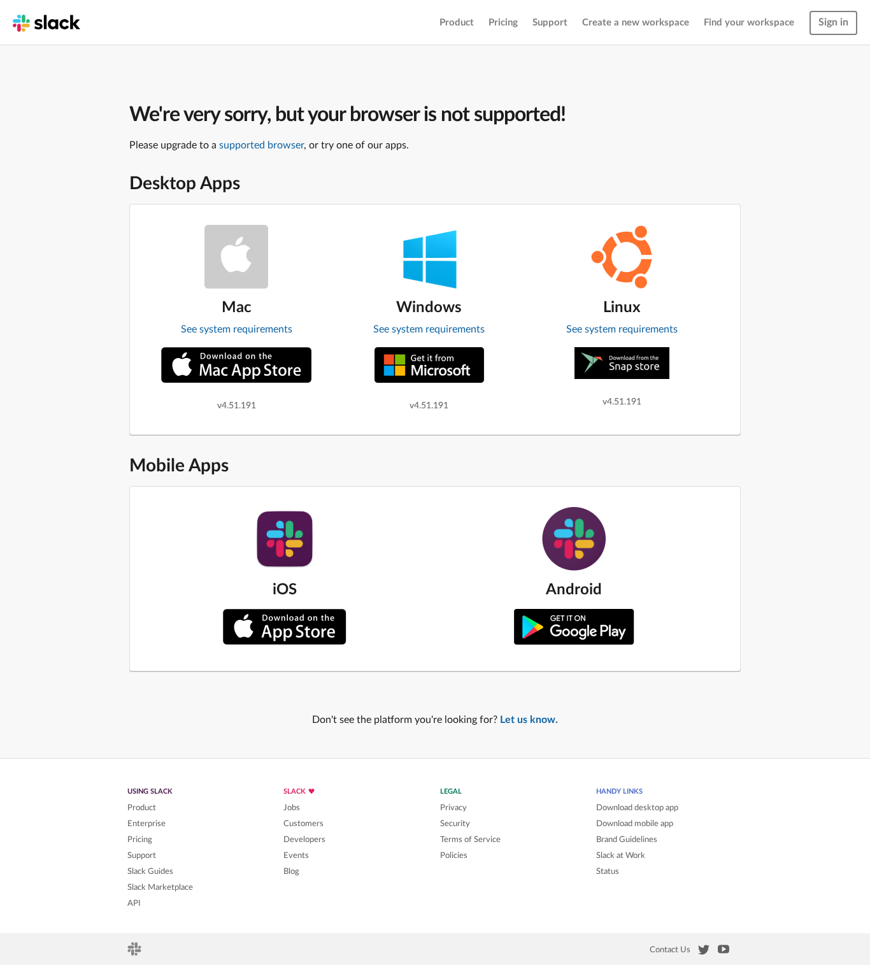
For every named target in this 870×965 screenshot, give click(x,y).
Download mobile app (634, 823)
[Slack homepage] (46, 22)
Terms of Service (470, 839)
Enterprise (146, 823)
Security (455, 823)
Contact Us (670, 949)
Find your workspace (749, 22)
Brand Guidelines (626, 839)
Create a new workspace (635, 22)
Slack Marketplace (160, 887)
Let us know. (529, 720)
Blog (291, 871)
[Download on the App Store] (284, 627)
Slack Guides (150, 871)
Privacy (453, 807)
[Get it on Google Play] (574, 627)
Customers (303, 823)
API (134, 903)
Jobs (291, 807)
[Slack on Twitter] (703, 952)
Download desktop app (637, 807)
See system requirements (236, 329)
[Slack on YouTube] (723, 951)
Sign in (833, 22)
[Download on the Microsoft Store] (429, 365)
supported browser (261, 145)
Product (456, 22)
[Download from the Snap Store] (621, 363)
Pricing (503, 22)
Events (296, 855)
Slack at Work (620, 855)
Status (607, 871)
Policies (453, 855)
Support (549, 22)
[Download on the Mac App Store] (236, 365)
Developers (304, 839)
